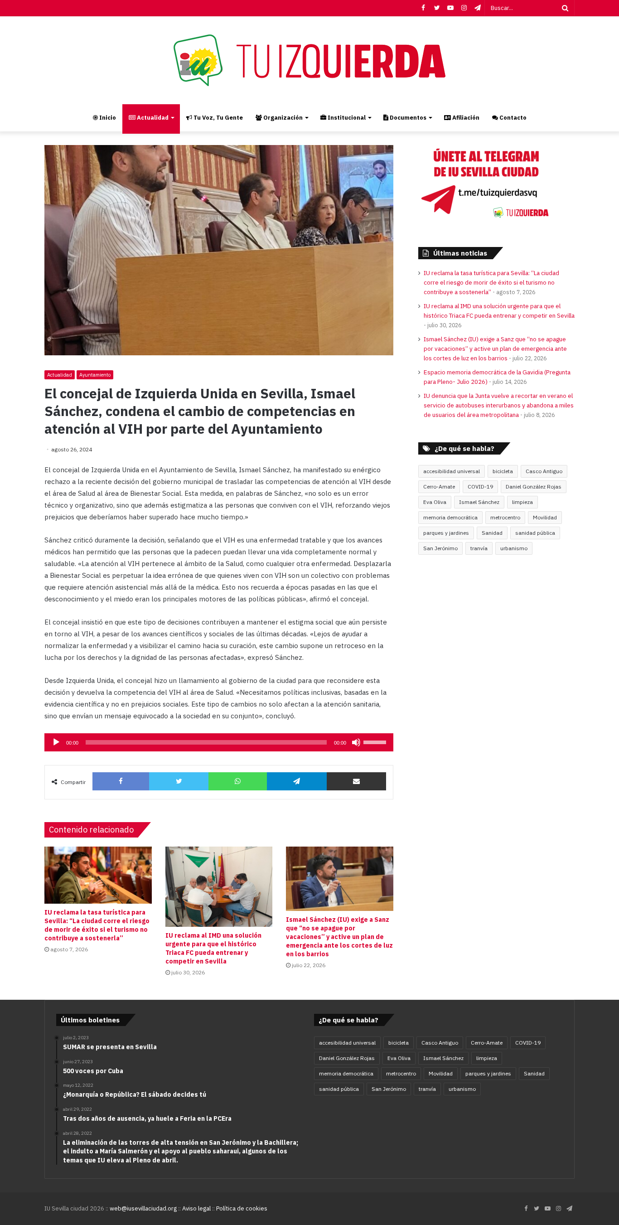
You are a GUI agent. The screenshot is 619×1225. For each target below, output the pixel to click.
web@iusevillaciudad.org (143, 1208)
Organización (282, 117)
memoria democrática (450, 517)
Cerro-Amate (439, 486)
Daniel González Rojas (533, 486)
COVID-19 (480, 486)
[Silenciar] (356, 742)
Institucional (346, 117)
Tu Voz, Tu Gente (217, 117)
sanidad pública (535, 532)
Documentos (407, 117)
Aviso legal (196, 1208)
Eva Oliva (434, 502)
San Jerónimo (440, 548)
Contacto (512, 117)
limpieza (522, 502)
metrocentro (505, 517)
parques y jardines (446, 532)
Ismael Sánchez (479, 502)
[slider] (376, 741)
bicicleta (503, 471)
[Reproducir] (56, 742)
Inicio (107, 117)
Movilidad (545, 517)
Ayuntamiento (95, 375)
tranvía (479, 548)
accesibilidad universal (451, 471)
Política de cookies (241, 1208)
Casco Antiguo (544, 471)
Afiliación (465, 117)
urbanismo (513, 548)
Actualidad (152, 117)
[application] (218, 742)
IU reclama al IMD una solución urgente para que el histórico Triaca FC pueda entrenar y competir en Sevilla (213, 948)
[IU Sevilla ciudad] (309, 60)
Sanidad (492, 532)
